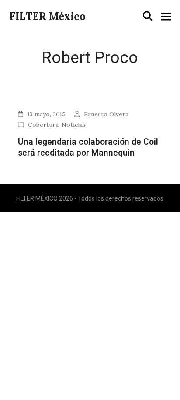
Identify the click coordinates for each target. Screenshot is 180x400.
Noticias (74, 125)
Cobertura (43, 125)
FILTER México (47, 16)
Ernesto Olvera (106, 114)
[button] (147, 16)
